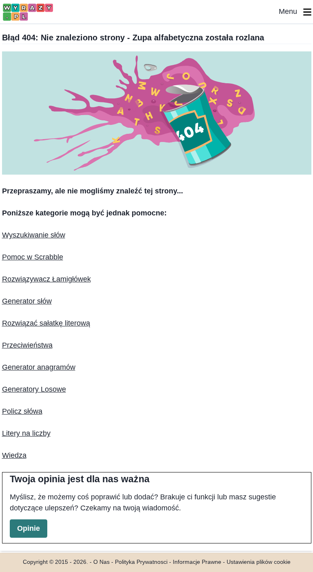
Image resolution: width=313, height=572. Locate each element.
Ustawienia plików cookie (259, 562)
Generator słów (27, 301)
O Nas (101, 562)
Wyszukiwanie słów (33, 235)
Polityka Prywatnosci (141, 562)
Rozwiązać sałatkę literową (46, 323)
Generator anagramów (38, 367)
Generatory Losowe (34, 389)
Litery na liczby (26, 433)
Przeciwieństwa (27, 345)
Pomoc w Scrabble (32, 257)
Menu (291, 11)
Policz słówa (22, 411)
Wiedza (14, 455)
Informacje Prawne (197, 562)
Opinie (28, 528)
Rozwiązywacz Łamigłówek (46, 279)
